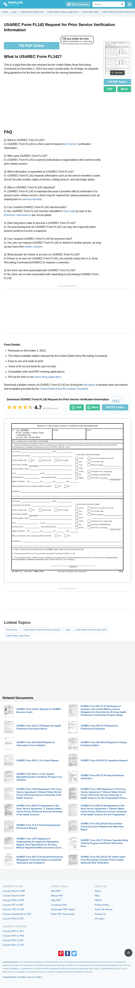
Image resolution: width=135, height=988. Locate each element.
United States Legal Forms (18, 636)
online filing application (47, 376)
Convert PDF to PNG (13, 935)
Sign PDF (56, 900)
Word (124, 89)
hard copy (69, 211)
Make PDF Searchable (63, 914)
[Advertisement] (52, 102)
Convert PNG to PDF (13, 900)
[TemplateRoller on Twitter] (74, 953)
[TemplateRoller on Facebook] (67, 953)
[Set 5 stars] (30, 407)
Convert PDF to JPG (13, 931)
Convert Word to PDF (14, 891)
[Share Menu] (128, 953)
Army (67, 630)
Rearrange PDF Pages (63, 909)
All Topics (99, 918)
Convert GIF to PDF (13, 904)
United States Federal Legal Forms (91, 630)
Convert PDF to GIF (13, 940)
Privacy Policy (102, 904)
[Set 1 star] (9, 407)
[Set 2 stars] (14, 407)
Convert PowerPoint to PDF (17, 914)
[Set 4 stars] (25, 407)
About (98, 891)
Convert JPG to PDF (13, 918)
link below (89, 384)
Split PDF (56, 891)
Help (97, 895)
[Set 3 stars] (20, 407)
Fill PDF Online (31, 46)
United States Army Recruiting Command (64, 388)
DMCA (98, 900)
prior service (70, 144)
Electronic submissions (17, 215)
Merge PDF (57, 895)
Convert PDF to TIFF (14, 945)
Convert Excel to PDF (14, 895)
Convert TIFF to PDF (14, 909)
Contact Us (100, 914)
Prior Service (12, 630)
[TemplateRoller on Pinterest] (61, 953)
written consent (33, 246)
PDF (110, 89)
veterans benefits (32, 199)
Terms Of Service (104, 909)
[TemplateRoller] (11, 4)
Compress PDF (59, 904)
